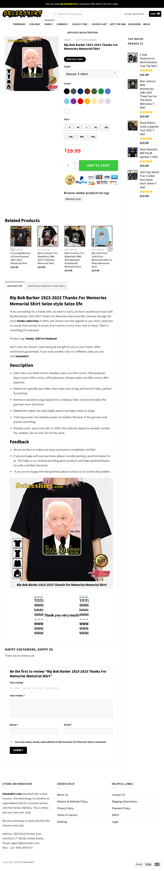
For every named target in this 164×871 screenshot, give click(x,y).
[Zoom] (9, 86)
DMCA (115, 815)
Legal (115, 822)
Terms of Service (67, 815)
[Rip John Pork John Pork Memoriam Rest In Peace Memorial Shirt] (102, 236)
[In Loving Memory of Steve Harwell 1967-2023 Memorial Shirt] (21, 236)
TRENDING (18, 24)
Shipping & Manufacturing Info (46, 286)
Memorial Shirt (73, 199)
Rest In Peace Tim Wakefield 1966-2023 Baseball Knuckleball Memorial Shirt (74, 259)
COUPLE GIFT (99, 24)
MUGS (146, 24)
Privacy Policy (65, 808)
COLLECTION (79, 24)
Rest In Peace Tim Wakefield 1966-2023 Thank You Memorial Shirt (47, 258)
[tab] (15, 286)
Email (68, 724)
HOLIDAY (35, 24)
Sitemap (62, 822)
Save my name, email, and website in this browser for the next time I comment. (61, 741)
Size (67, 119)
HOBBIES (62, 24)
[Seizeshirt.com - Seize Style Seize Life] (22, 14)
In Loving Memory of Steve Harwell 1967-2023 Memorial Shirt (21, 258)
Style (67, 66)
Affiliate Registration (82, 32)
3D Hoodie (134, 24)
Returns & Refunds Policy (72, 801)
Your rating (17, 682)
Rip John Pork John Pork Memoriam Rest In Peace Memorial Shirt (102, 259)
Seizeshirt (22, 356)
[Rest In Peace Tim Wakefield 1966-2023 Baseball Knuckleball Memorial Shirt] (75, 236)
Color (68, 83)
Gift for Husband (86, 39)
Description (14, 286)
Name (14, 724)
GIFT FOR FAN (118, 24)
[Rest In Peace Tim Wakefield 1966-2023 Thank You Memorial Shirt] (48, 236)
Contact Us (118, 795)
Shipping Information (124, 801)
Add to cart (98, 165)
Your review (17, 695)
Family (30, 338)
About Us (62, 795)
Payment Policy (121, 808)
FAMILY (48, 24)
